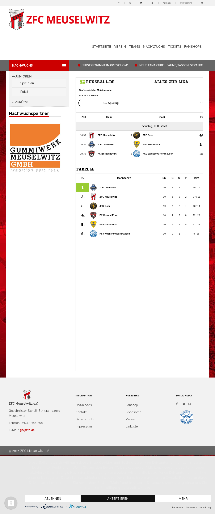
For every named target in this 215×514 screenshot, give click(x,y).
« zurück (20, 102)
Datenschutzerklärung (198, 507)
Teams (134, 47)
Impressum (186, 3)
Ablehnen (53, 499)
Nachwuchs (154, 47)
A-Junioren (22, 76)
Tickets (174, 47)
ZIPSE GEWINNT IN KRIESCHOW (100, 65)
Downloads (84, 405)
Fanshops (193, 47)
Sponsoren (134, 412)
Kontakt (167, 3)
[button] (39, 65)
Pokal (24, 91)
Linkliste (132, 426)
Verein (120, 47)
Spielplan (27, 83)
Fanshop (132, 405)
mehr (183, 499)
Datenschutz (85, 419)
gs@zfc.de (27, 430)
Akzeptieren (117, 499)
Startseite (101, 47)
